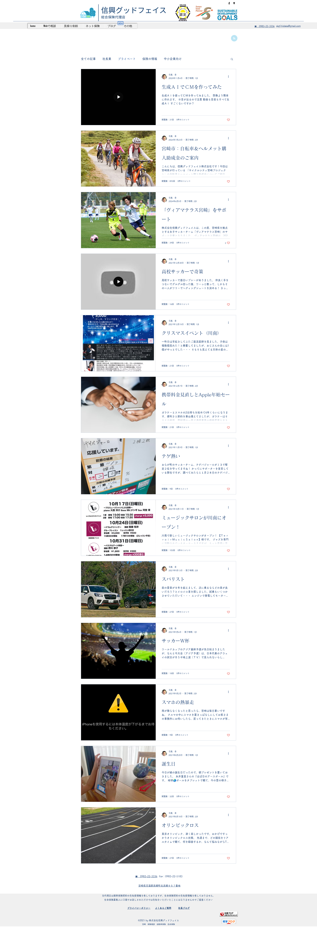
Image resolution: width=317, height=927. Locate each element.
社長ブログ (184, 908)
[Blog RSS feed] (234, 38)
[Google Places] (234, 3)
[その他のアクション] (229, 77)
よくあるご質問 (163, 908)
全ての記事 (88, 58)
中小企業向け (173, 58)
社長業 (106, 58)
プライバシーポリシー (138, 908)
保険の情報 (149, 58)
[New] (120, 23)
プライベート (127, 58)
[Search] (235, 16)
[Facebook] (229, 3)
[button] (231, 59)
